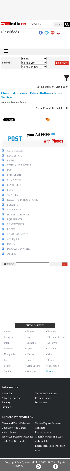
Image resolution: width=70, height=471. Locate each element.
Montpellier (10, 354)
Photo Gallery (43, 432)
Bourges (8, 337)
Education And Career (14, 427)
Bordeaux (52, 331)
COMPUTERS (14, 180)
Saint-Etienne (33, 365)
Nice (49, 354)
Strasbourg (53, 365)
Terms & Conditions (46, 393)
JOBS (10, 170)
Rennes (7, 365)
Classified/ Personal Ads (49, 436)
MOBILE (11, 244)
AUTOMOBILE (15, 150)
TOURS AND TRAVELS (19, 165)
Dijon (7, 342)
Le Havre (52, 342)
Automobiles (42, 441)
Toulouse (32, 371)
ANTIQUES (13, 239)
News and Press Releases (16, 423)
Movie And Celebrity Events (17, 436)
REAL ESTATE (14, 155)
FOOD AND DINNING (19, 248)
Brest (29, 337)
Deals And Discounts (13, 441)
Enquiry (6, 402)
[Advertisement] (35, 9)
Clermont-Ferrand (56, 337)
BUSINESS (12, 204)
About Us (7, 393)
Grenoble (31, 342)
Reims (50, 360)
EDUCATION (14, 175)
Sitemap (6, 406)
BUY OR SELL (14, 185)
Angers (30, 331)
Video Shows (9, 432)
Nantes (30, 354)
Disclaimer (41, 402)
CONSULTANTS (15, 224)
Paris (6, 360)
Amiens (8, 331)
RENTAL (11, 160)
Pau (29, 360)
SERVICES (12, 194)
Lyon (29, 348)
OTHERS (11, 253)
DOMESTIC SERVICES (19, 214)
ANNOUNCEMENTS (17, 234)
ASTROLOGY (14, 209)
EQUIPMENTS (14, 219)
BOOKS (11, 229)
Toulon (7, 371)
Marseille (52, 348)
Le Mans (8, 348)
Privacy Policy (43, 398)
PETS (10, 189)
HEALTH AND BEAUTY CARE (22, 199)
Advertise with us (11, 398)
